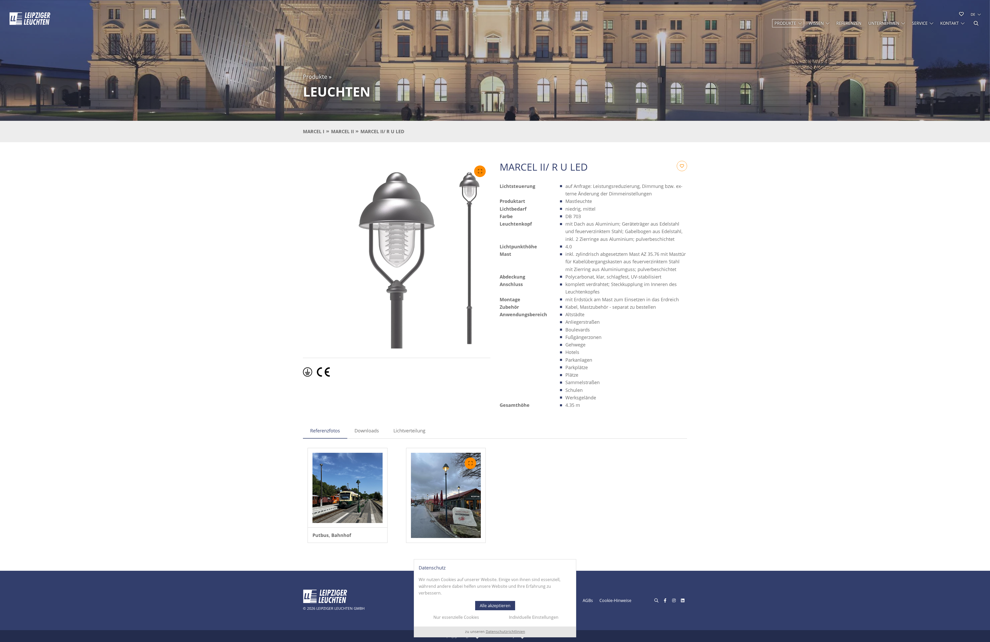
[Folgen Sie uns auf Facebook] (665, 600)
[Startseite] (30, 18)
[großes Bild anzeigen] (396, 254)
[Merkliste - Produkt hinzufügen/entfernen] (682, 166)
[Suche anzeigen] (976, 23)
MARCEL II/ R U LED (382, 131)
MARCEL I (313, 131)
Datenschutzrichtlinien (505, 631)
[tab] (325, 430)
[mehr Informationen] (347, 488)
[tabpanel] (495, 495)
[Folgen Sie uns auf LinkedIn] (682, 600)
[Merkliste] (961, 14)
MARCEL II (342, 131)
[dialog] (495, 598)
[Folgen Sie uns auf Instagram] (674, 600)
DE (973, 14)
